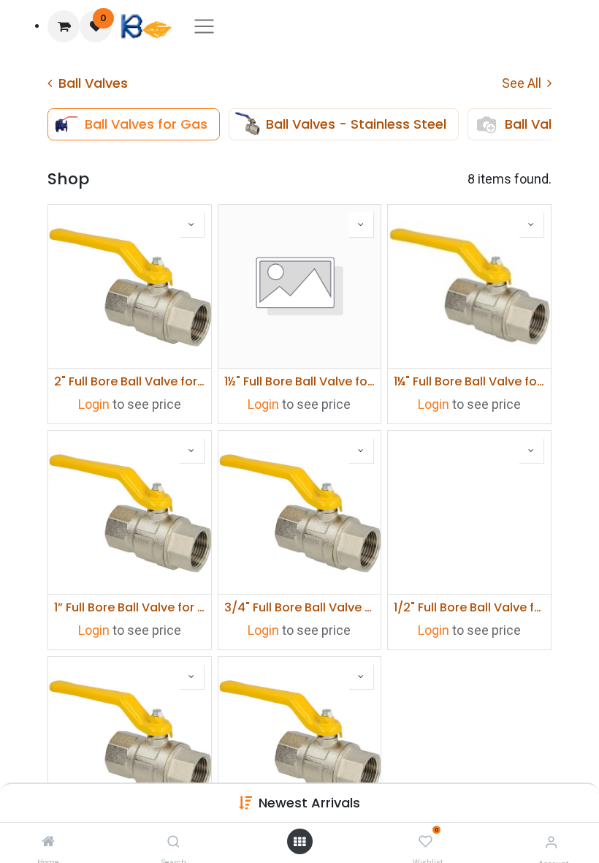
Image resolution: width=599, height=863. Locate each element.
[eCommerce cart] (63, 26)
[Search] (173, 841)
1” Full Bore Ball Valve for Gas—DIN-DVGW (129, 607)
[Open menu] (299, 842)
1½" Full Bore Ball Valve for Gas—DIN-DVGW (299, 381)
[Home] (48, 841)
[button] (309, 803)
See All (523, 83)
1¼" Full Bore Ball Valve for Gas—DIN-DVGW (469, 381)
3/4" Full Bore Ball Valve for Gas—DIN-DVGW (299, 607)
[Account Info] (551, 842)
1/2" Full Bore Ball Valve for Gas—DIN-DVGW (469, 607)
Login (94, 404)
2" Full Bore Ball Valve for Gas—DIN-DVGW (129, 381)
